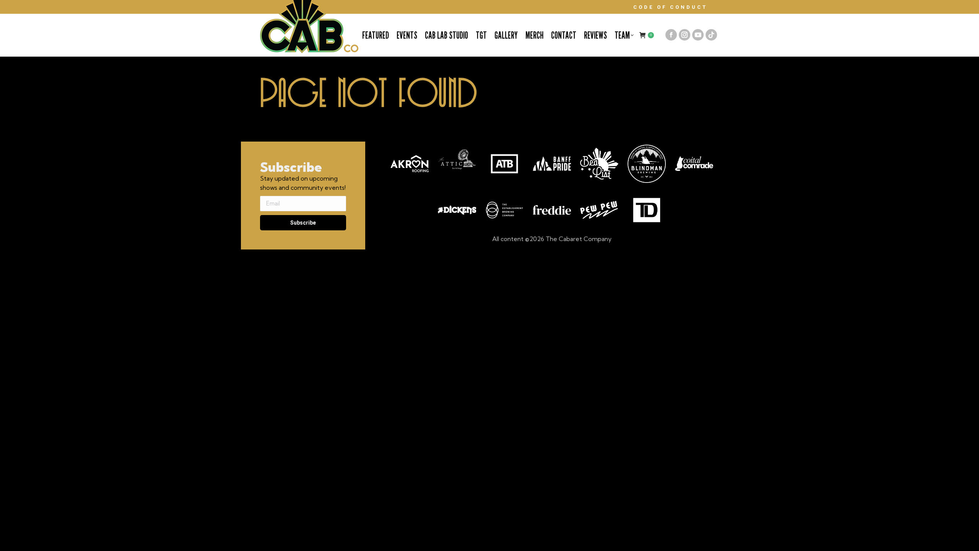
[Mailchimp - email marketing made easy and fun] (302, 245)
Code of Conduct (670, 7)
